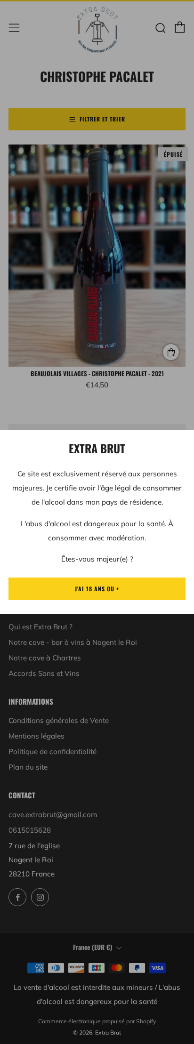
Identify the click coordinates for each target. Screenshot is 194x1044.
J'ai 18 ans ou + (97, 589)
